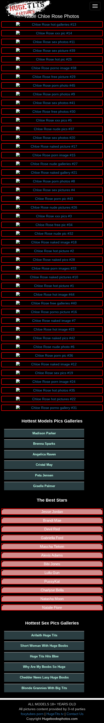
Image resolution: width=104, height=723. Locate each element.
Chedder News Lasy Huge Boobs (44, 677)
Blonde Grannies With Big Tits (44, 688)
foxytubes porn (32, 714)
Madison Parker (44, 433)
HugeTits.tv (55, 714)
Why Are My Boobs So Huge (44, 667)
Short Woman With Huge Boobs (44, 646)
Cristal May (44, 465)
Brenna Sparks (44, 443)
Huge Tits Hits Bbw (44, 656)
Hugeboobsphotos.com (60, 719)
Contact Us (75, 714)
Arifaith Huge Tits (44, 635)
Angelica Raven (44, 454)
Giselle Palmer (44, 486)
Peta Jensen (44, 475)
